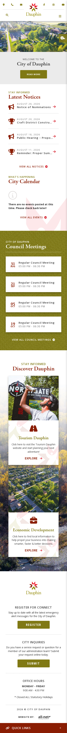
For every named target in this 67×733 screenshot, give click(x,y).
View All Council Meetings (31, 339)
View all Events (31, 217)
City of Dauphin (33, 588)
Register (33, 625)
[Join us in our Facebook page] (44, 4)
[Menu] (60, 16)
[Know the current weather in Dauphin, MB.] (62, 38)
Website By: (26, 717)
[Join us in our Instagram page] (54, 4)
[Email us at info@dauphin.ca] (22, 5)
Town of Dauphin (33, 10)
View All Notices (31, 166)
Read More (33, 74)
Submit (33, 663)
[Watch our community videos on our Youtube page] (63, 4)
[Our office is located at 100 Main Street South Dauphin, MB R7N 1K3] (4, 5)
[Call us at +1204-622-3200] (13, 5)
